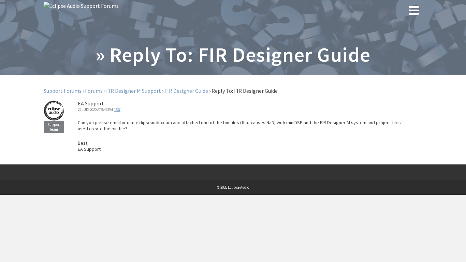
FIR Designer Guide (186, 90)
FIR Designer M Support (133, 90)
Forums (94, 90)
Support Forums (63, 90)
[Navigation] (413, 10)
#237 (117, 109)
